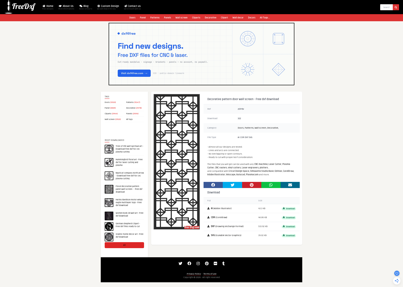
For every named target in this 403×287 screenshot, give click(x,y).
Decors (251, 17)
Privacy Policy (194, 274)
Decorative (210, 17)
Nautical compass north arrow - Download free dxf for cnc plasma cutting (130, 176)
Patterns (154, 17)
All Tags (129, 119)
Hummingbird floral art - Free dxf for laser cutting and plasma (129, 162)
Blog (85, 7)
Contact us (132, 7)
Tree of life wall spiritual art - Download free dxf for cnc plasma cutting (129, 149)
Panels (167, 17)
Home (48, 7)
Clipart (224, 17)
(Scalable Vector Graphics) (226, 235)
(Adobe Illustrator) (221, 208)
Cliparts (196, 17)
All (124, 245)
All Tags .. (265, 17)
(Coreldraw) (219, 217)
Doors (132, 17)
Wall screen (181, 17)
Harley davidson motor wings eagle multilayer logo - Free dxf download (129, 202)
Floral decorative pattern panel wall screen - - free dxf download (129, 189)
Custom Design (108, 7)
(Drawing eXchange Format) (227, 226)
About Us (66, 7)
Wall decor (238, 17)
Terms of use (209, 274)
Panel (143, 17)
